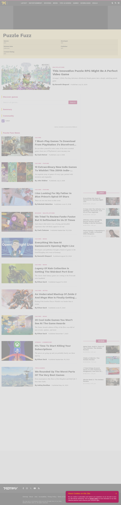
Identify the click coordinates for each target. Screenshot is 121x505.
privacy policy (94, 498)
